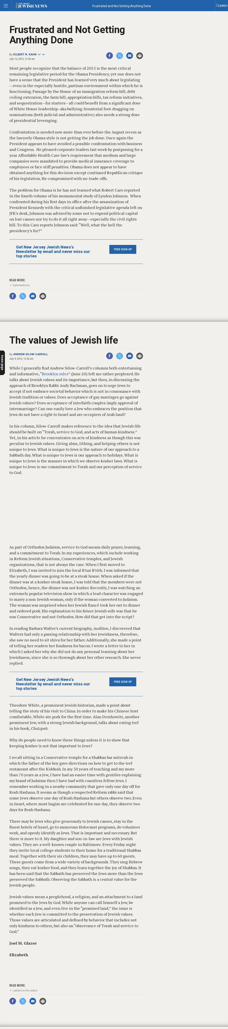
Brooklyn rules (55, 373)
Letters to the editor (25, 990)
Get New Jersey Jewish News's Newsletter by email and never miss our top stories (53, 251)
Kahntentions (21, 285)
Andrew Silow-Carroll (30, 354)
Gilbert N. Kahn (25, 54)
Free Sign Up (123, 249)
